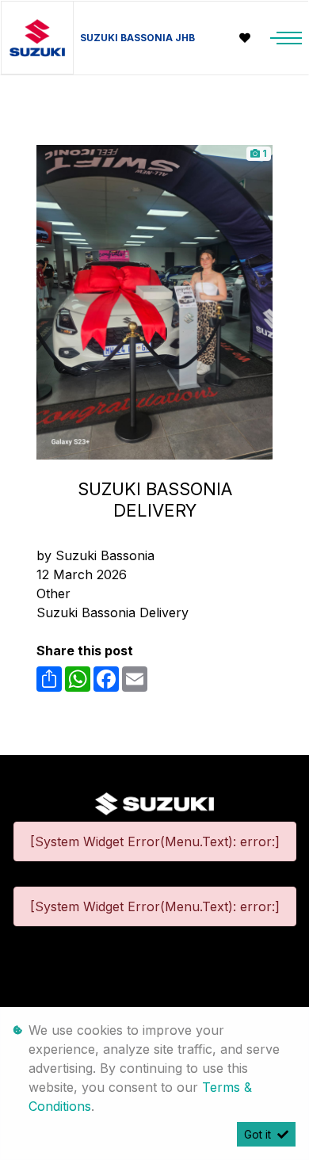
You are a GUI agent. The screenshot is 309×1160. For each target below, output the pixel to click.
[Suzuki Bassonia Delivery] (154, 301)
